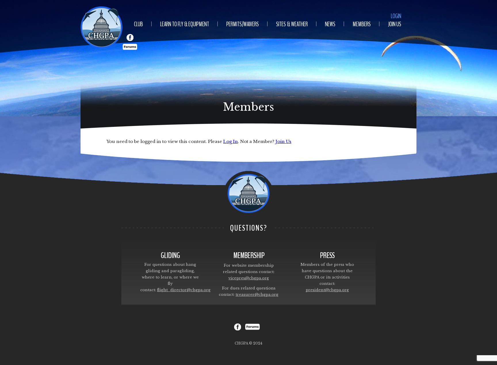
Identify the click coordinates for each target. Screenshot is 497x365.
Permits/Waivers (242, 24)
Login (396, 16)
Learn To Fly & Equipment (184, 24)
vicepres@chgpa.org (248, 278)
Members (362, 24)
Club (138, 24)
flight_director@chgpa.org (184, 289)
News (330, 24)
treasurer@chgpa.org (257, 294)
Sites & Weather (292, 24)
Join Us (394, 24)
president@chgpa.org (327, 289)
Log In (230, 141)
